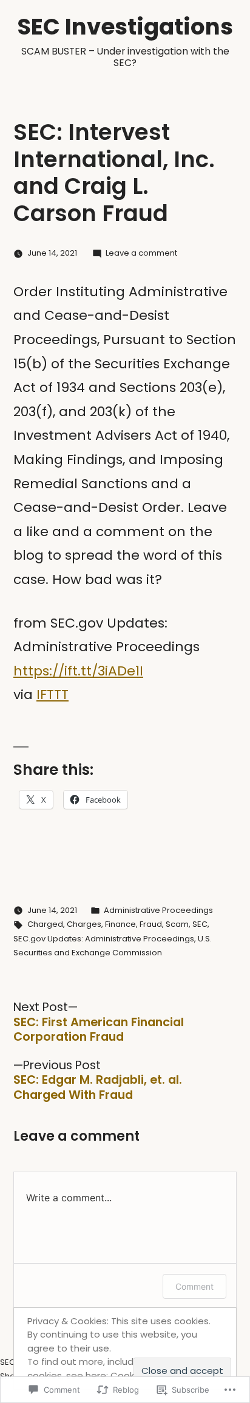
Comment (194, 1286)
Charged (45, 924)
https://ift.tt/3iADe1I (78, 671)
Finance (120, 924)
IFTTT (52, 694)
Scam (177, 924)
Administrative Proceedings (158, 910)
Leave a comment (141, 253)
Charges (84, 924)
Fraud (151, 924)
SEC (200, 924)
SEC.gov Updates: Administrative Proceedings (103, 938)
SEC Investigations (125, 26)
